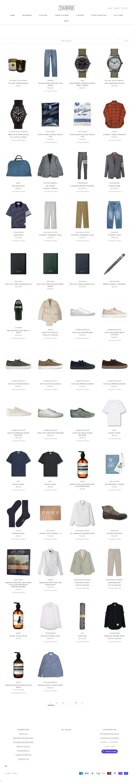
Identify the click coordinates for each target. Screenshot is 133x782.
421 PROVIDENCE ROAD (109, 734)
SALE (66, 21)
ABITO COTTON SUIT (50, 332)
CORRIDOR (114, 232)
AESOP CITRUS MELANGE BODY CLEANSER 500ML (82, 485)
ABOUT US (23, 734)
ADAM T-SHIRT (115, 433)
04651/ (18, 183)
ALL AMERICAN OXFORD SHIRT (82, 533)
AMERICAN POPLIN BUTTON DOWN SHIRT (50, 583)
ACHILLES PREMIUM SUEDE (82, 384)
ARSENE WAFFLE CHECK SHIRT (50, 685)
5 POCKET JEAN (114, 235)
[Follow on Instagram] (6, 766)
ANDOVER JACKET (82, 582)
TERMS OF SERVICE (23, 755)
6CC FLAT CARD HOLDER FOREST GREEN (50, 285)
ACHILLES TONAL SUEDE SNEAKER (82, 434)
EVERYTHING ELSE (99, 15)
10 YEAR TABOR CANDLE (18, 83)
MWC (82, 80)
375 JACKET (50, 186)
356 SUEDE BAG (18, 186)
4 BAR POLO (18, 235)
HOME (12, 15)
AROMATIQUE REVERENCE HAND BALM (18, 686)
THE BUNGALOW (109, 729)
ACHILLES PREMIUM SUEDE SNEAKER (18, 434)
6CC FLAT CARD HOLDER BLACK (18, 284)
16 (76, 703)
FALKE (18, 530)
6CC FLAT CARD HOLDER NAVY (82, 284)
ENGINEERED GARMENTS (82, 580)
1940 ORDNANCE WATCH (114, 83)
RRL (82, 633)
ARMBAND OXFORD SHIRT (114, 636)
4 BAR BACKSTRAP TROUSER (82, 186)
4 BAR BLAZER (114, 186)
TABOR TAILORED (62, 15)
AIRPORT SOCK (18, 533)
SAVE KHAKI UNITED (50, 232)
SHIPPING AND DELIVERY (23, 738)
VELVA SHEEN (50, 131)
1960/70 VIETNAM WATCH (18, 134)
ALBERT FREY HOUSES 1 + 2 (50, 533)
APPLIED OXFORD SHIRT (50, 636)
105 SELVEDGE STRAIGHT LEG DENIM (50, 84)
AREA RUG (82, 636)
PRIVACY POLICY (23, 746)
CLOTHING (43, 15)
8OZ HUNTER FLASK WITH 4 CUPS (18, 331)
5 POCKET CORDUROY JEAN (50, 235)
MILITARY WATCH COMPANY (114, 80)
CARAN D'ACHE (114, 281)
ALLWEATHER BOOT (115, 533)
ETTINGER (18, 327)
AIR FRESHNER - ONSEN (114, 484)
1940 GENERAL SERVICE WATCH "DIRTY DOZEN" (82, 84)
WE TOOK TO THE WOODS (18, 80)
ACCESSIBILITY (23, 750)
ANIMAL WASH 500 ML (18, 636)
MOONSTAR (114, 530)
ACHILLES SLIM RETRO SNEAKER (50, 433)
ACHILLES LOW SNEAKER (82, 332)
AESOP (82, 481)
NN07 (114, 430)
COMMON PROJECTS (82, 329)
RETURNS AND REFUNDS (23, 742)
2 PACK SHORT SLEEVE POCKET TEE (50, 135)
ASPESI (50, 329)
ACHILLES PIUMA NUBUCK (18, 384)
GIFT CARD (118, 15)
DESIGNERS (27, 15)
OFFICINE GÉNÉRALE (51, 183)
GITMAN (114, 131)
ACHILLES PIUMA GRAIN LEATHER (114, 333)
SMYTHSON (18, 281)
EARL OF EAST (114, 481)
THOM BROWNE (82, 183)
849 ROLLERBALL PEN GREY (114, 284)
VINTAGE (80, 15)
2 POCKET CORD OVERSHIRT (114, 134)
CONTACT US (23, 759)
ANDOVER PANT (114, 582)
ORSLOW (51, 80)
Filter (126, 41)
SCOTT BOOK (50, 530)
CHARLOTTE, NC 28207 (109, 738)
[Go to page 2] (82, 703)
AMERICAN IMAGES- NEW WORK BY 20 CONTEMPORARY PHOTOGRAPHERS (18, 585)
